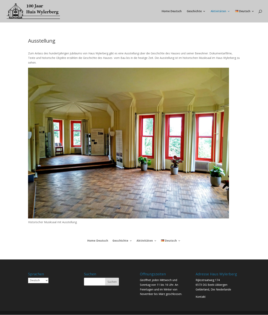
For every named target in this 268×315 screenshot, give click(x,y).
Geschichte (194, 11)
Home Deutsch (172, 11)
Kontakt (201, 297)
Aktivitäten (218, 11)
